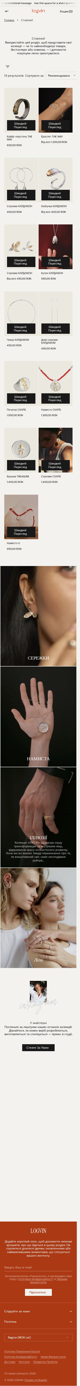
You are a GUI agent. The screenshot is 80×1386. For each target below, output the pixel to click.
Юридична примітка (45, 1362)
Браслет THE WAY (52, 136)
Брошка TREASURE (18, 476)
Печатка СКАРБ (16, 409)
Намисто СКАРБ (51, 409)
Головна (9, 20)
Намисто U (13, 543)
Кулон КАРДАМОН (52, 273)
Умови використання (53, 1357)
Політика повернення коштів (22, 1351)
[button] (9, 11)
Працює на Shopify (35, 1380)
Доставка (9, 1362)
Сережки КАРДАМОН (19, 206)
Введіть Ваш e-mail (18, 1267)
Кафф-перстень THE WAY (19, 138)
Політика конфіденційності (20, 1357)
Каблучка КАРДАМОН (54, 206)
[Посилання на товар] (21, 118)
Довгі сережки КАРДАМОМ (49, 341)
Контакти (24, 1362)
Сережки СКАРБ (51, 476)
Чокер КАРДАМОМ (18, 339)
